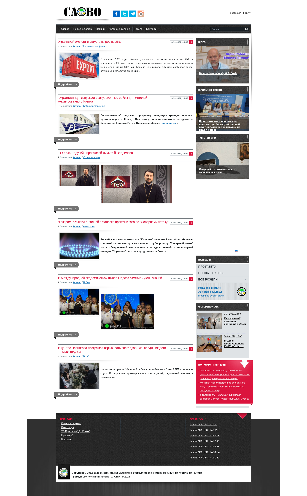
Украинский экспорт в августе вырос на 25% (90, 41)
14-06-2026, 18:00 (233, 336)
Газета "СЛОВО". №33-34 (205, 452)
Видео (86, 282)
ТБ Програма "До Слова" (75, 431)
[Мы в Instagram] (142, 14)
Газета (138, 28)
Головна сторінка (71, 423)
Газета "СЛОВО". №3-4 (203, 424)
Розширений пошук (209, 287)
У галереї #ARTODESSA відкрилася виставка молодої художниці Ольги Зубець (224, 396)
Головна (64, 28)
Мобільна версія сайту (211, 295)
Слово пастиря (91, 157)
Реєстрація (235, 12)
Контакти (151, 28)
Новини (100, 28)
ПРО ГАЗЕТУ (207, 266)
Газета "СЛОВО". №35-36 (205, 446)
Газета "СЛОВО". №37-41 (205, 441)
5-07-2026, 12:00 (232, 314)
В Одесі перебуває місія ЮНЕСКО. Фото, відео (234, 345)
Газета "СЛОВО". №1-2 (203, 430)
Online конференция (94, 106)
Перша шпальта (82, 28)
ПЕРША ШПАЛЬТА (210, 273)
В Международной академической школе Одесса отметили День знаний (110, 278)
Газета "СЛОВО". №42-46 (205, 435)
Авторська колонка (119, 28)
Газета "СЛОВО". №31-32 (205, 457)
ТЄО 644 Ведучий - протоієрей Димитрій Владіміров (95, 153)
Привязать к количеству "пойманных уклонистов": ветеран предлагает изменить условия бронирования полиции (225, 374)
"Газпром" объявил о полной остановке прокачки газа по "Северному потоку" (113, 222)
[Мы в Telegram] (133, 14)
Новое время (169, 123)
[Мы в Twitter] (125, 14)
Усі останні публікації (210, 291)
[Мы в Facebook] (117, 14)
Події (85, 356)
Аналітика (89, 226)
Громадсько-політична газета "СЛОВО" (83, 12)
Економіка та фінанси (95, 46)
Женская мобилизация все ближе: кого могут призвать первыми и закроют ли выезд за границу (222, 386)
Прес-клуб (67, 435)
